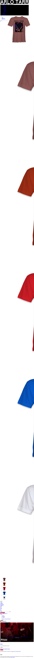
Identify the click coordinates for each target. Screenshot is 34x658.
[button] (18, 579)
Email (1, 647)
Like (2, 613)
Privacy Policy (19, 651)
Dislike (5, 613)
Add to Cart (2, 612)
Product (3, 615)
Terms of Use (13, 651)
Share (2, 620)
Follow (1, 614)
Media (4, 7)
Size (1, 606)
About (4, 5)
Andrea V (3, 617)
